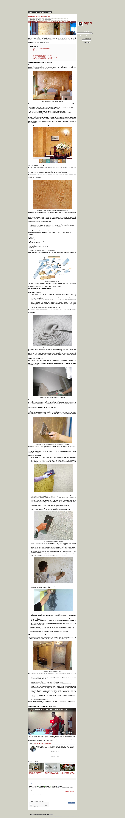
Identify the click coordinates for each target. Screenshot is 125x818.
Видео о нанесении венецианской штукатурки (42, 58)
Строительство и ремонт (41, 16)
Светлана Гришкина (38, 743)
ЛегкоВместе (77, 816)
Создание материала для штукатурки (40, 52)
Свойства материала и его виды (41, 50)
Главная (30, 12)
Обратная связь (42, 12)
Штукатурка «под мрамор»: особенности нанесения (45, 57)
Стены (48, 16)
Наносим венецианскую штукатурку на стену (42, 55)
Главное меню (31, 16)
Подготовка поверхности (37, 54)
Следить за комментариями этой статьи (37, 801)
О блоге (35, 12)
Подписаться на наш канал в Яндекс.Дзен (88, 24)
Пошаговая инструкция (39, 56)
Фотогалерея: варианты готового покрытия (43, 49)
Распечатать (48, 743)
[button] (34, 143)
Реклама (49, 12)
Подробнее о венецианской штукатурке (41, 48)
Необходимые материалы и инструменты (41, 51)
